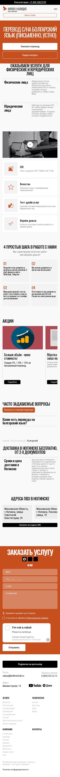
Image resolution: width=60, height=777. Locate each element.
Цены (34, 708)
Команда (6, 737)
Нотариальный (9, 708)
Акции (34, 711)
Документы (7, 746)
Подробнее (12, 382)
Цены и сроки (30, 15)
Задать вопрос (30, 55)
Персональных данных (37, 618)
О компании (7, 734)
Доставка (36, 705)
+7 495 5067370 (37, 2)
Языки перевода (18, 440)
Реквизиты (7, 749)
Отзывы (6, 740)
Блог (4, 755)
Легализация (8, 705)
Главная (6, 440)
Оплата (35, 702)
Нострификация (9, 714)
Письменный (8, 711)
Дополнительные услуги (12, 720)
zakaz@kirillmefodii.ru (13, 675)
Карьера (6, 743)
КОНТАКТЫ (37, 729)
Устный (6, 717)
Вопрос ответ (8, 752)
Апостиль (6, 702)
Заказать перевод (30, 46)
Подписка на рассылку (30, 664)
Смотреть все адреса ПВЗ (30, 525)
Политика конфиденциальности (15, 770)
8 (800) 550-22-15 (49, 676)
